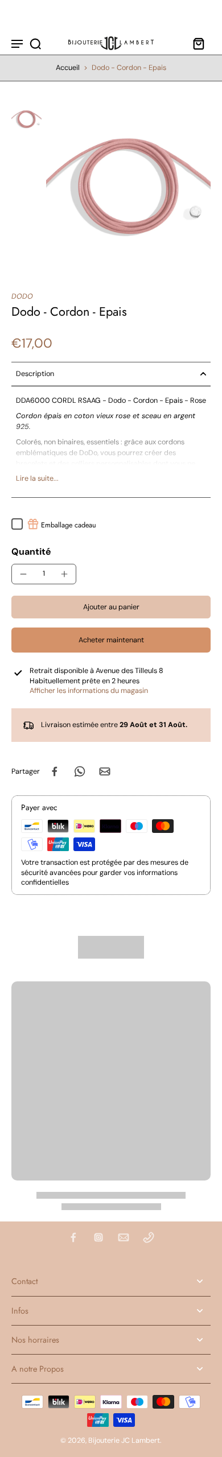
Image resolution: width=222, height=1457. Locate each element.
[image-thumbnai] (26, 119)
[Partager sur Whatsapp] (79, 771)
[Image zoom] (128, 186)
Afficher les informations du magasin (89, 690)
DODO (22, 296)
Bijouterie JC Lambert (124, 1440)
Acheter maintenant (111, 640)
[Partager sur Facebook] (54, 771)
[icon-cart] (198, 43)
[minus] (23, 574)
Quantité (31, 552)
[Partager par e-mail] (104, 771)
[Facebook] (73, 1237)
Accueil (68, 67)
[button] (111, 607)
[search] (35, 43)
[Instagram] (98, 1237)
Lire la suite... (37, 478)
